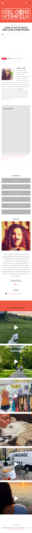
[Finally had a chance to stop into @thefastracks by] (16, 396)
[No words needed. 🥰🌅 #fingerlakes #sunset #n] (16, 498)
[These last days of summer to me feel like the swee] (16, 361)
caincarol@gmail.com (15, 293)
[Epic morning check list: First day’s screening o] (16, 464)
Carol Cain (21, 68)
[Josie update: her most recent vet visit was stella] (16, 327)
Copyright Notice (18, 529)
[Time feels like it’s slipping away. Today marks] (16, 430)
